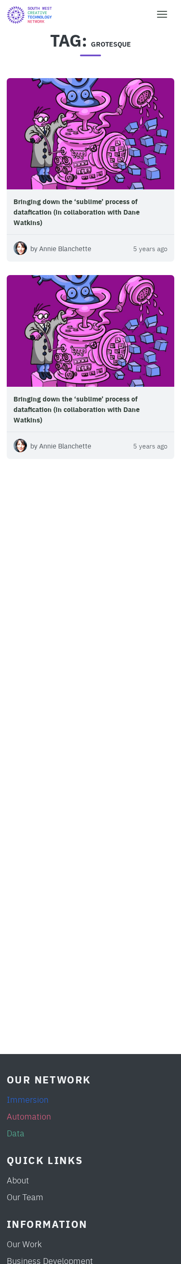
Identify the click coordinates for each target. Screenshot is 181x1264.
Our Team (25, 1196)
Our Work (24, 1243)
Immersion (27, 1099)
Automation (29, 1116)
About (18, 1179)
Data (15, 1132)
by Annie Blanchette (60, 248)
